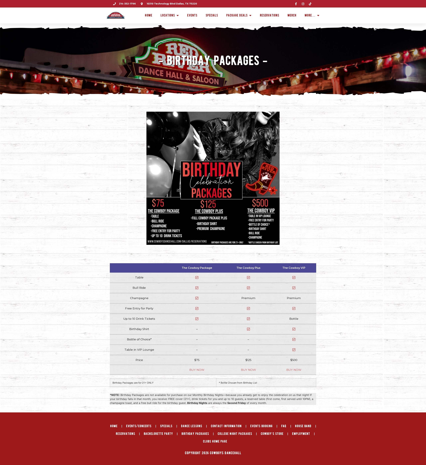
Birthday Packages (195, 434)
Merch (292, 15)
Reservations (269, 15)
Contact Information (226, 426)
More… (310, 15)
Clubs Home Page (215, 441)
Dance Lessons (191, 426)
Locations (168, 15)
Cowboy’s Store (272, 434)
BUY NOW (196, 369)
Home (148, 15)
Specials (212, 15)
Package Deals (237, 15)
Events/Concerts (138, 426)
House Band (303, 426)
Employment (301, 434)
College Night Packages (235, 434)
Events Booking (261, 426)
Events (192, 15)
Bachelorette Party (158, 434)
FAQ (283, 426)
